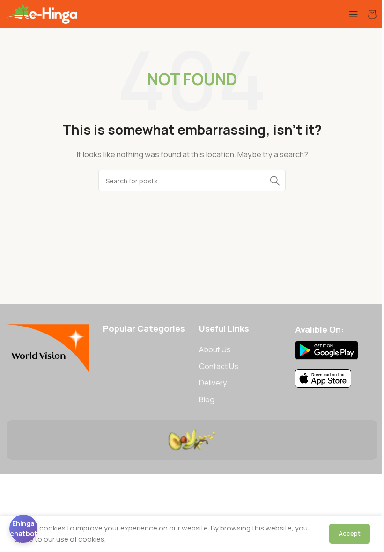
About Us (215, 349)
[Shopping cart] (372, 14)
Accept (350, 533)
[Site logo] (42, 13)
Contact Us (218, 366)
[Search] (275, 180)
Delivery (213, 383)
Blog (206, 399)
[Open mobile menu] (353, 14)
